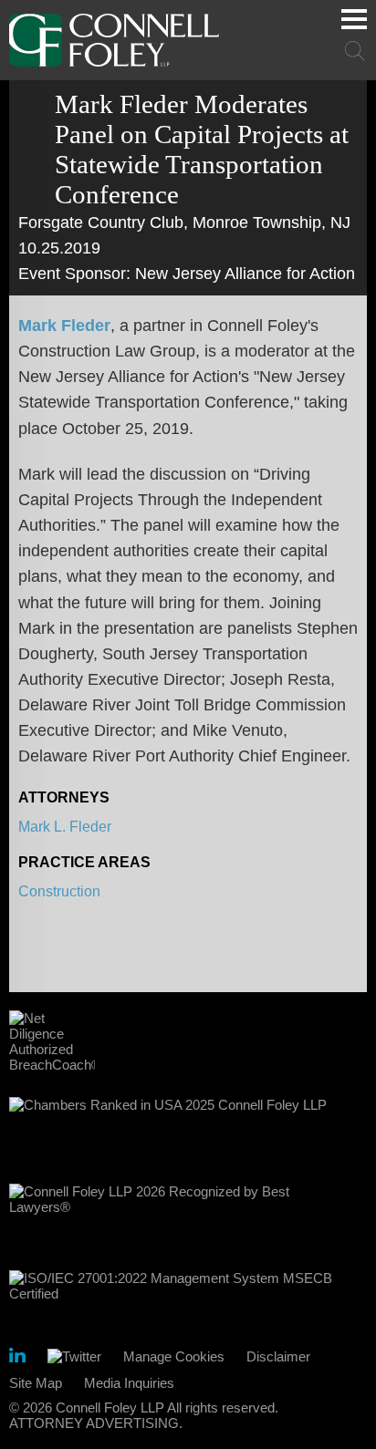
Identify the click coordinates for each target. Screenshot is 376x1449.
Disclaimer (278, 1356)
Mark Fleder (64, 325)
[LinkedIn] (17, 1358)
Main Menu (354, 19)
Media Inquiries (129, 1383)
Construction (59, 891)
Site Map (35, 1383)
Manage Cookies (174, 1356)
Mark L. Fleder (64, 826)
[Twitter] (74, 1356)
